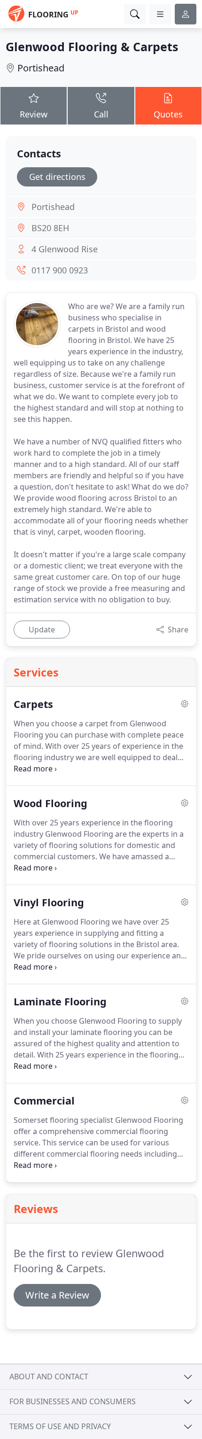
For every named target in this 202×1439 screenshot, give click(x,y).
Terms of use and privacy (60, 1426)
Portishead (40, 68)
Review (33, 114)
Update (42, 629)
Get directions (57, 176)
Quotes (168, 114)
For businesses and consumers (72, 1401)
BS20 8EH (50, 227)
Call (101, 114)
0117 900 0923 (59, 270)
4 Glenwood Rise (64, 249)
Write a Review (57, 1295)
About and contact (48, 1376)
